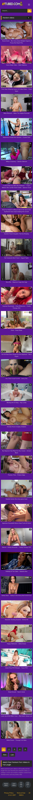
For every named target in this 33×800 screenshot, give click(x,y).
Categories (27, 784)
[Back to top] (27, 794)
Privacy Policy (8, 793)
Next (4, 755)
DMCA (21, 795)
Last (12, 755)
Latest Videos (14, 784)
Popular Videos (6, 784)
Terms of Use (21, 793)
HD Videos (21, 784)
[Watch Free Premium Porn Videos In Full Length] (13, 4)
